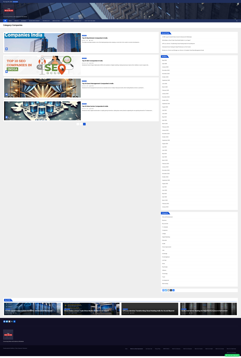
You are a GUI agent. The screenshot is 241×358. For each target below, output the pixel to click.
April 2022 (164, 196)
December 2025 (166, 70)
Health (16, 20)
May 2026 (164, 60)
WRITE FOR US (77, 20)
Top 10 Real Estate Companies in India (94, 38)
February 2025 (165, 90)
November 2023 (166, 133)
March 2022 (165, 200)
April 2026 (164, 63)
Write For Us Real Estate (231, 348)
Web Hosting (56, 20)
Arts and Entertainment (167, 217)
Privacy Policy (67, 20)
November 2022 (166, 173)
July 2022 (164, 186)
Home (126, 348)
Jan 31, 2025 (85, 63)
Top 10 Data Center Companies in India (95, 106)
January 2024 (165, 130)
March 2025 (165, 87)
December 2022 (166, 170)
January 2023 (165, 166)
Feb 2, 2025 (85, 40)
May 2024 (164, 116)
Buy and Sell (165, 223)
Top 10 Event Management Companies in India (97, 83)
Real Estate (165, 266)
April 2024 (164, 120)
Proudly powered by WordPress (9, 348)
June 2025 (164, 83)
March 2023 (165, 160)
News (10, 20)
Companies (84, 35)
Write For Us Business (176, 348)
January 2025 (165, 93)
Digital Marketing (166, 236)
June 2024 (164, 113)
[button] (236, 20)
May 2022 (164, 193)
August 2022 (165, 183)
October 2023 (165, 136)
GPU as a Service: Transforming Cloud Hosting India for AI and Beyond (178, 43)
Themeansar (25, 348)
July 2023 (164, 146)
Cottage (164, 233)
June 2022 (164, 190)
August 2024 (165, 106)
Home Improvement (34, 20)
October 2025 (165, 77)
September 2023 (166, 140)
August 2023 (165, 143)
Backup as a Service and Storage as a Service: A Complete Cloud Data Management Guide (183, 50)
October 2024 (165, 100)
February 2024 (165, 126)
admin (91, 40)
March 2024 (165, 123)
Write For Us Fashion (199, 348)
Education (164, 240)
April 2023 (164, 156)
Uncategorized (165, 280)
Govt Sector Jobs (90, 20)
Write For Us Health (209, 348)
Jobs (163, 250)
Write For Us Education (187, 348)
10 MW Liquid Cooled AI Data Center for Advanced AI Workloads (177, 36)
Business (23, 20)
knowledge (164, 253)
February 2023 (165, 163)
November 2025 (166, 73)
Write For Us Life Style (220, 348)
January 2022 (165, 206)
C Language (165, 226)
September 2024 (166, 103)
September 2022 (166, 180)
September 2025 (166, 80)
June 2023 (164, 150)
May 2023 (164, 153)
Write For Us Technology (231, 352)
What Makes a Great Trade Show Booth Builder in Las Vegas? (176, 40)
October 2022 (165, 176)
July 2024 (164, 110)
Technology (46, 20)
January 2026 (165, 67)
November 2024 (166, 96)
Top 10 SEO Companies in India (92, 61)
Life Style (164, 260)
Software (164, 270)
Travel (163, 276)
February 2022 (165, 203)
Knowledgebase (166, 256)
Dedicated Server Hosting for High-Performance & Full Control (176, 46)
